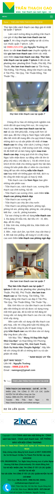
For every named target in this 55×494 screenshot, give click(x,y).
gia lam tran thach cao (20, 53)
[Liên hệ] (6, 490)
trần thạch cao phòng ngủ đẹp (34, 238)
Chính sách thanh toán (28, 439)
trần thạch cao (43, 215)
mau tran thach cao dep (26, 57)
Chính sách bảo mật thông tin (30, 435)
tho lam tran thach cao (23, 66)
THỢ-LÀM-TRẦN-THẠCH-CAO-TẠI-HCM (30, 381)
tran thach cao (24, 50)
